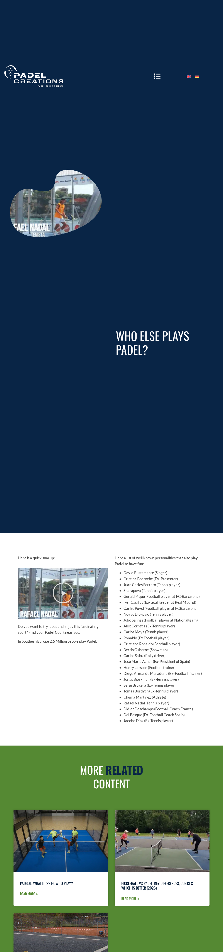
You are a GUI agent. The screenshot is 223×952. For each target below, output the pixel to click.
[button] (63, 593)
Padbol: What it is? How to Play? (46, 883)
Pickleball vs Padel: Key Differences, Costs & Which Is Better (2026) (157, 885)
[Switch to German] (197, 76)
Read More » (29, 893)
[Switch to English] (188, 76)
